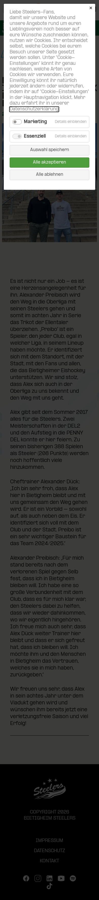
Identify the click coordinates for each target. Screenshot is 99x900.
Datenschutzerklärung (34, 109)
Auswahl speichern (49, 150)
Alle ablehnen (49, 174)
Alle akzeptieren (49, 162)
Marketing (35, 122)
